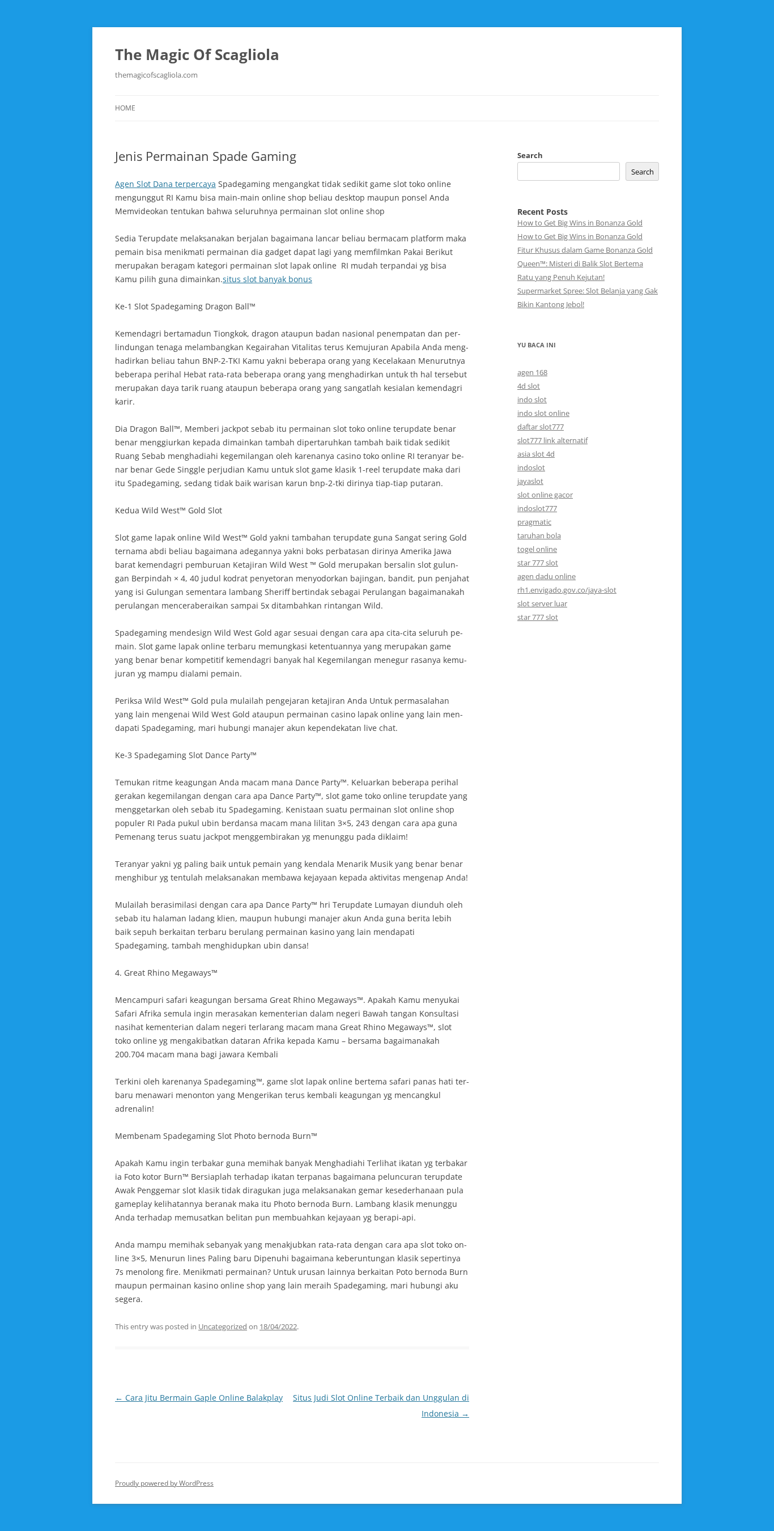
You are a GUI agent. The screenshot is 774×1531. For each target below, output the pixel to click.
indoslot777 (537, 508)
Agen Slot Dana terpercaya (165, 183)
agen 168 (532, 372)
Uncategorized (222, 1326)
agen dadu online (546, 576)
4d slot (528, 386)
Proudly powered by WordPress (164, 1483)
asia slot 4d (536, 454)
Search (530, 155)
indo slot (532, 399)
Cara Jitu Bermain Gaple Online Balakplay (199, 1397)
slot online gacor (545, 495)
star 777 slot (537, 563)
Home (125, 108)
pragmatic (534, 522)
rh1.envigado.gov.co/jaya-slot (566, 590)
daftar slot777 (540, 427)
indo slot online (543, 413)
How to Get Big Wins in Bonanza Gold (580, 223)
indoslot (531, 467)
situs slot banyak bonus (267, 279)
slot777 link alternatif (552, 440)
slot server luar (542, 603)
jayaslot (530, 481)
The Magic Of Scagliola (197, 54)
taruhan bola (539, 535)
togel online (537, 549)
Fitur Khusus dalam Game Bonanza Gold (585, 250)
